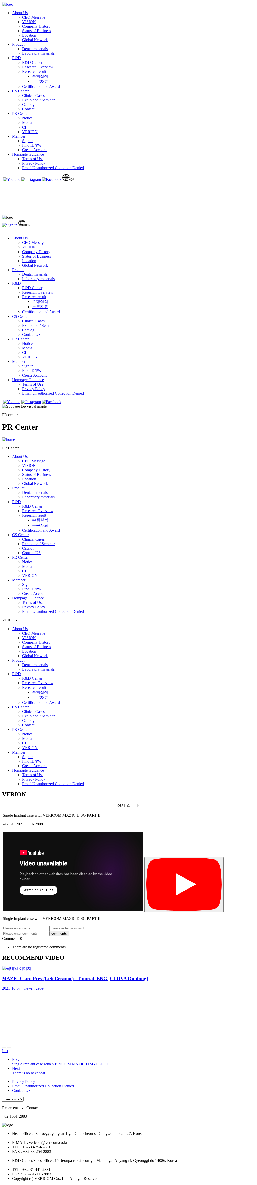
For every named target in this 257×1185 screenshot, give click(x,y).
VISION (29, 22)
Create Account (34, 150)
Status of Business (36, 31)
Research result (34, 71)
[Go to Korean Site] (68, 179)
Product (18, 44)
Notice (27, 118)
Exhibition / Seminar (38, 100)
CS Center (20, 91)
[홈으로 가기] (8, 439)
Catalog (28, 104)
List (5, 1051)
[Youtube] (11, 179)
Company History (36, 26)
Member (18, 136)
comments (59, 933)
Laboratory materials (38, 53)
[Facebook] (51, 179)
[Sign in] (9, 225)
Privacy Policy (33, 163)
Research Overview (37, 67)
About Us (20, 13)
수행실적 (40, 76)
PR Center (20, 113)
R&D (16, 58)
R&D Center (32, 62)
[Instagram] (31, 179)
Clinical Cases (33, 95)
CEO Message (33, 17)
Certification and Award (41, 86)
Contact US (31, 109)
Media (27, 122)
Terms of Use (32, 159)
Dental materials (35, 49)
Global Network (35, 40)
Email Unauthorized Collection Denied (53, 168)
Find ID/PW (32, 145)
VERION (30, 132)
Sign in (27, 141)
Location (29, 35)
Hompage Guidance (28, 154)
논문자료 (40, 81)
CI (24, 127)
